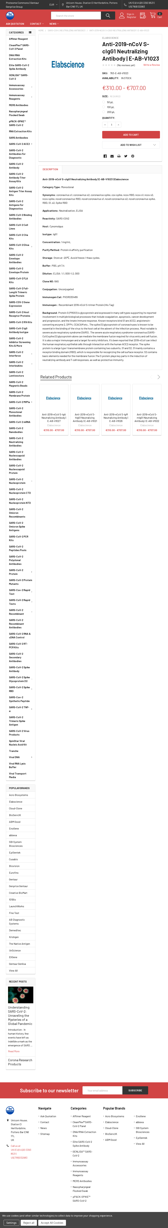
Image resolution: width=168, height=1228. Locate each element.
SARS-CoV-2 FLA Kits (18, 280)
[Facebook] (105, 156)
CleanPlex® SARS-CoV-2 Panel (19, 47)
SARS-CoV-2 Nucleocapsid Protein (17, 469)
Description (50, 169)
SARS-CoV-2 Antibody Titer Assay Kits (17, 177)
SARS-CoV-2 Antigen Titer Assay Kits (20, 191)
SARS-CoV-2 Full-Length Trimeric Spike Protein (19, 292)
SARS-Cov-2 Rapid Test (19, 592)
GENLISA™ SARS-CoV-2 (18, 77)
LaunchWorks (16, 906)
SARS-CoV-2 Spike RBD (19, 689)
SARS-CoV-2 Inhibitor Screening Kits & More (20, 342)
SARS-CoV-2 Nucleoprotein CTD (20, 491)
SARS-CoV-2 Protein (16, 572)
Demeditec (15, 930)
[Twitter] (126, 156)
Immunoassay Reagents (16, 97)
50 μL (110, 102)
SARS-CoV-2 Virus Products (19, 732)
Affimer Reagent (18, 38)
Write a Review (151, 64)
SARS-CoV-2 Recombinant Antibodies (16, 624)
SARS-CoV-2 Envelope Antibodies (16, 258)
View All (13, 970)
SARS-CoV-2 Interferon (16, 354)
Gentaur (13, 879)
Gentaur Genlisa (17, 963)
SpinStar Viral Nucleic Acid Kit (18, 742)
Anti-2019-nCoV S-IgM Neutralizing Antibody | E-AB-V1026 (116, 417)
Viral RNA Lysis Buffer (17, 765)
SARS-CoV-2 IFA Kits (20, 322)
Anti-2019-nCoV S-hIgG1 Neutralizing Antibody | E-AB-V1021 (85, 417)
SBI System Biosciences (16, 843)
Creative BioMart (18, 892)
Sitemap (45, 1133)
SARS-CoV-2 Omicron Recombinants (17, 513)
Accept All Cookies (52, 1223)
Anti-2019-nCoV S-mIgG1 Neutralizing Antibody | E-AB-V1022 (147, 417)
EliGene (13, 957)
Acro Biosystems (18, 794)
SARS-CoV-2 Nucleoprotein (17, 481)
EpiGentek (15, 852)
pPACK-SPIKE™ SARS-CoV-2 (17, 123)
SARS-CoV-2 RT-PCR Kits (18, 645)
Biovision (14, 865)
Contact (35, 23)
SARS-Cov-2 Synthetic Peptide (19, 699)
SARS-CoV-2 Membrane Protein (19, 394)
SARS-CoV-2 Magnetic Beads (18, 384)
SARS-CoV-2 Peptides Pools (17, 548)
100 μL (110, 107)
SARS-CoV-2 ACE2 (19, 143)
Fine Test (14, 912)
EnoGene (14, 828)
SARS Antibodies (18, 137)
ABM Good (14, 821)
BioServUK (15, 815)
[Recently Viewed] (145, 15)
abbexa (13, 835)
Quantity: (108, 117)
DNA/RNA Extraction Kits (17, 57)
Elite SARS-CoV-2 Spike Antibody (19, 67)
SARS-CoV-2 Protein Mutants (20, 582)
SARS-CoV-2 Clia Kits (18, 236)
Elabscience (15, 801)
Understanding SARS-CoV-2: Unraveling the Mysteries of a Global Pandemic (20, 1015)
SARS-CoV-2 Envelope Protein (19, 270)
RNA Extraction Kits (20, 131)
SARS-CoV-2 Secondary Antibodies (16, 657)
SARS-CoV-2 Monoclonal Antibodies (16, 412)
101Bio (12, 899)
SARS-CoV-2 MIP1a (19, 401)
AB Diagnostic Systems (17, 921)
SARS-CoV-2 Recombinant (16, 612)
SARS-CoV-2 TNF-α (19, 709)
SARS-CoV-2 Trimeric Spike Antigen (17, 721)
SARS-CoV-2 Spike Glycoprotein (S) (19, 679)
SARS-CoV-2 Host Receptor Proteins (19, 314)
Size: (111, 96)
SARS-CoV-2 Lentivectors (16, 374)
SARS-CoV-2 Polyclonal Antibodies (16, 560)
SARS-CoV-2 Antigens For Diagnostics (16, 205)
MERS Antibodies (18, 105)
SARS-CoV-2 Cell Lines (18, 226)
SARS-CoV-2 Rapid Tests (19, 602)
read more (14, 1051)
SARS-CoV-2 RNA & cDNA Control (20, 635)
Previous (152, 377)
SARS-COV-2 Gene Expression (19, 304)
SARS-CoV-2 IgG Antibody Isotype (18, 330)
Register (131, 17)
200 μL (111, 111)
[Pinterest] (133, 156)
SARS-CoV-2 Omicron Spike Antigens (17, 526)
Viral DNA (14, 757)
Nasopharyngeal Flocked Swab (18, 113)
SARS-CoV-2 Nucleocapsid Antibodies (17, 455)
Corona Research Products (20, 1062)
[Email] (112, 156)
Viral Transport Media (17, 775)
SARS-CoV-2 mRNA (19, 421)
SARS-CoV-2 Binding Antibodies (20, 216)
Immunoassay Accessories (16, 87)
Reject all (28, 1223)
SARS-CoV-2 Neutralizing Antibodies (16, 442)
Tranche (13, 750)
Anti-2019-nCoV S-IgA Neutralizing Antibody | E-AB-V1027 (54, 417)
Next (158, 377)
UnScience (15, 950)
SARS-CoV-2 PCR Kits (18, 538)
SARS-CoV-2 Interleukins (16, 364)
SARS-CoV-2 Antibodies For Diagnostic (17, 154)
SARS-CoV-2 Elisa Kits (19, 246)
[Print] (119, 156)
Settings (11, 1223)
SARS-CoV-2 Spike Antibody (19, 669)
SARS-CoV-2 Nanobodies (16, 430)
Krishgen (14, 936)
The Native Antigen (19, 943)
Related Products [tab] (56, 376)
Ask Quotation (15, 23)
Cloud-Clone (15, 808)
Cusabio (13, 859)
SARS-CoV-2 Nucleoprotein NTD (20, 501)
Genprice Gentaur (18, 886)
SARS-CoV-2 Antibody (16, 165)
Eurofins (14, 872)
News (53, 23)
